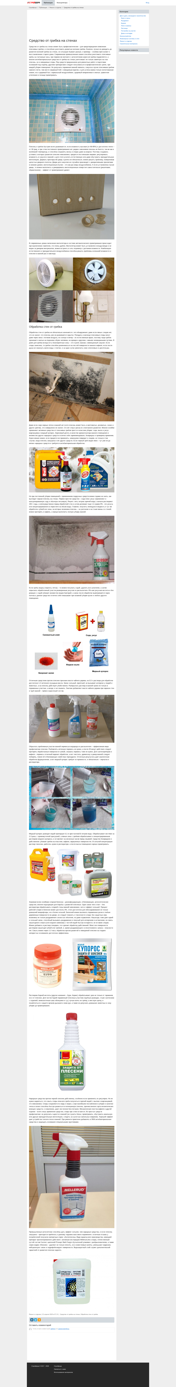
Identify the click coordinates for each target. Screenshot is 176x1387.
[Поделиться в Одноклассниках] (39, 1319)
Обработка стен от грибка (89, 1314)
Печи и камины (126, 26)
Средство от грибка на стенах (70, 1314)
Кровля (123, 23)
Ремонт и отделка (126, 41)
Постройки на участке (128, 31)
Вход (147, 2)
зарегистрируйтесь (63, 1329)
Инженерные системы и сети (129, 38)
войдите (53, 1329)
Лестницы (124, 28)
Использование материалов (63, 1372)
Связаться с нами (60, 1369)
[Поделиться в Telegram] (35, 1319)
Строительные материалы (129, 44)
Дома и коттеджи (126, 33)
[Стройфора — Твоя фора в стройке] (33, 2)
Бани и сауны (125, 18)
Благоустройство (125, 36)
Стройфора (58, 1366)
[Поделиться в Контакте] (31, 1319)
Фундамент (125, 20)
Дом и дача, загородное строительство (133, 16)
